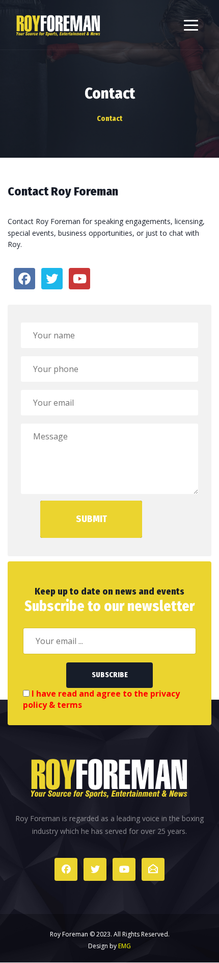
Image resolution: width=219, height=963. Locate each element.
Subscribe (110, 675)
